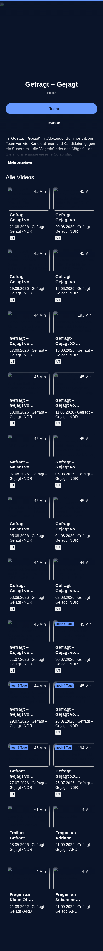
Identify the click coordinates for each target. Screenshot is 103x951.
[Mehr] (44, 216)
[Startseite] (51, 8)
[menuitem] (7, 8)
